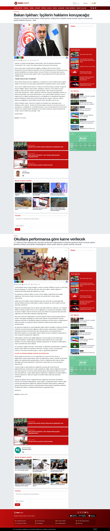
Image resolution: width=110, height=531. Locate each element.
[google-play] (83, 516)
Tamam (95, 529)
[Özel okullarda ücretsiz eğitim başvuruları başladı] (41, 464)
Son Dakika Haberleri (61, 523)
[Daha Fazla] (22, 58)
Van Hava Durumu (41, 520)
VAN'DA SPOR (18, 8)
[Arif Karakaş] (18, 173)
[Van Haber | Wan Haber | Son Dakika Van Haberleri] (22, 3)
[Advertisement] (41, 130)
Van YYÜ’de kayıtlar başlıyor (22, 470)
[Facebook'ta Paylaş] (15, 58)
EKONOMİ (61, 8)
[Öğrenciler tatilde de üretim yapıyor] (41, 478)
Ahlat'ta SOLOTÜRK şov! (87, 128)
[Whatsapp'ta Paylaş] (20, 58)
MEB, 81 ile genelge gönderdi (58, 484)
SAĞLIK (49, 8)
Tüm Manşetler (40, 523)
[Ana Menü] (95, 8)
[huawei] (92, 516)
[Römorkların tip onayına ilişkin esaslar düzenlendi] (41, 202)
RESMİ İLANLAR (81, 8)
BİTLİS (81, 94)
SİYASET (37, 8)
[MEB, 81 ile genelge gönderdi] (59, 478)
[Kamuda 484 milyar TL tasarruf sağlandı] (23, 187)
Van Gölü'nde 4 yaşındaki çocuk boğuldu (87, 97)
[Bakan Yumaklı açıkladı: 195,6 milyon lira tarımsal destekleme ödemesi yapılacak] (59, 202)
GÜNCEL (26, 8)
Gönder (17, 229)
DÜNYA (55, 8)
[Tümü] (94, 91)
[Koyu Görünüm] (93, 8)
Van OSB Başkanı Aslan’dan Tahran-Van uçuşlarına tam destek (85, 109)
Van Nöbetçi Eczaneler (21, 520)
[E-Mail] (23, 176)
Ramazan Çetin (18, 284)
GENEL (32, 8)
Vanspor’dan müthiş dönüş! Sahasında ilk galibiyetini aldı (87, 103)
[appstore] (73, 516)
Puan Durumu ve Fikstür (21, 523)
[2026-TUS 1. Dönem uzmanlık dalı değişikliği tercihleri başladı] (23, 478)
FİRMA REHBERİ (70, 8)
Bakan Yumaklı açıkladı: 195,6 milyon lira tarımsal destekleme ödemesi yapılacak (58, 209)
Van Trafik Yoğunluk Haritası (83, 520)
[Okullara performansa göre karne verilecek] (41, 264)
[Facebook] (78, 512)
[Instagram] (83, 512)
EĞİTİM (43, 8)
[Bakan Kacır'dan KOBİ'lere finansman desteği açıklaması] (59, 187)
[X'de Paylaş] (17, 58)
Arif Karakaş (18, 60)
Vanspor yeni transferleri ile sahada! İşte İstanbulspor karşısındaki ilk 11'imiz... (87, 122)
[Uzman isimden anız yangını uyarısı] (23, 202)
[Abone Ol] (67, 57)
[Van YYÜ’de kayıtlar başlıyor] (23, 464)
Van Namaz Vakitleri (61, 520)
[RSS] (88, 512)
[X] (80, 512)
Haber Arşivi (79, 523)
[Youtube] (85, 512)
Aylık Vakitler (74, 149)
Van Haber (82, 106)
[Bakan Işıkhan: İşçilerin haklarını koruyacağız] (41, 40)
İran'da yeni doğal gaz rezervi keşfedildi (86, 115)
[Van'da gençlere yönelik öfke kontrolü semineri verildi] (59, 464)
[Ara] (91, 8)
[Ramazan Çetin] (18, 450)
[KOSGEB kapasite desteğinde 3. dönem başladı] (41, 187)
